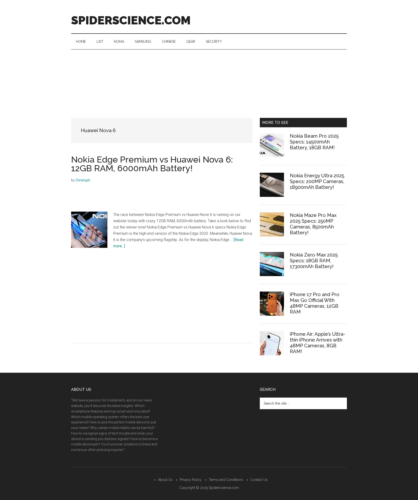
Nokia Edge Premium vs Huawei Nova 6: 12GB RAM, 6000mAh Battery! (152, 163)
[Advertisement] (209, 86)
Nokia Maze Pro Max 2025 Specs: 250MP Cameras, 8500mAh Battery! (313, 224)
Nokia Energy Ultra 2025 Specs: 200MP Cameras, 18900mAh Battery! (317, 181)
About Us (165, 480)
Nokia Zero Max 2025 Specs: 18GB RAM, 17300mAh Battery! (314, 260)
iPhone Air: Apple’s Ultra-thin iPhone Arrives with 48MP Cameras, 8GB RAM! (317, 342)
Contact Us (259, 480)
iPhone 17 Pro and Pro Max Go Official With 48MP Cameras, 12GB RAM (314, 303)
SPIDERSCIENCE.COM (131, 20)
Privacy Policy (191, 480)
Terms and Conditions (226, 480)
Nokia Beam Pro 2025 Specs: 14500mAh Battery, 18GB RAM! (314, 141)
